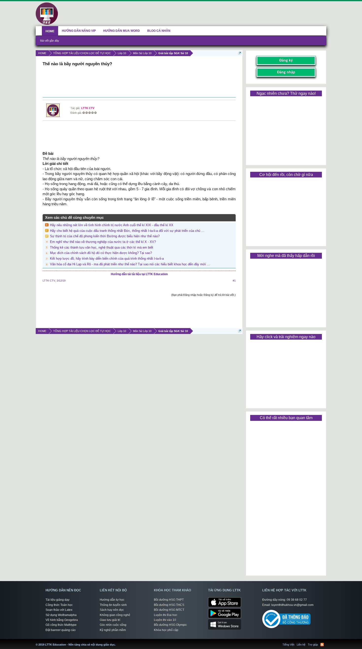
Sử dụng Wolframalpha (61, 615)
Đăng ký (286, 61)
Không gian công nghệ (115, 615)
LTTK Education (116, 641)
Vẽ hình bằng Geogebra (62, 620)
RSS (322, 644)
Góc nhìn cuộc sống (113, 625)
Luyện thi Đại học (165, 615)
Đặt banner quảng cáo (61, 630)
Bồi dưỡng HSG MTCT (169, 610)
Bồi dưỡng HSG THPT (169, 600)
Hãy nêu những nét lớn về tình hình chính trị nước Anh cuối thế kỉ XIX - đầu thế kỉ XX (111, 225)
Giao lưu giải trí (110, 620)
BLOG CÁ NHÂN (158, 30)
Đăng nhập (286, 72)
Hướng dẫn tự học (112, 600)
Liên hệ (301, 644)
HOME (50, 31)
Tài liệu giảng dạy (57, 600)
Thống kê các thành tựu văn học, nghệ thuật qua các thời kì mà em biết (101, 247)
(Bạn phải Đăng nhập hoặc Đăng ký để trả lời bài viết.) (203, 294)
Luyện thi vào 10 (165, 620)
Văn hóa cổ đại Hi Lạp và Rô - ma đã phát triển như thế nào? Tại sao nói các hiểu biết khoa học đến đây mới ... (130, 264)
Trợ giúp (313, 644)
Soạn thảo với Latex (59, 610)
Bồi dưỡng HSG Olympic (170, 625)
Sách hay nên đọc (112, 610)
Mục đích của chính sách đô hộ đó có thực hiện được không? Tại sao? (101, 253)
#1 (234, 280)
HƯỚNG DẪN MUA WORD (121, 30)
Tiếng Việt (288, 644)
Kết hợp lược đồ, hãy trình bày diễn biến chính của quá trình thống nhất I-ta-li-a (107, 258)
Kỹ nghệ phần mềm (113, 630)
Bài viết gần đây (49, 40)
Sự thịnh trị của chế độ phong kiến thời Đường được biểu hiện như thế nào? (105, 236)
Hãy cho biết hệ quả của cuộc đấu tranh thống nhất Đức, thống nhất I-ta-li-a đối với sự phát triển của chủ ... (127, 231)
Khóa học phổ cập (166, 630)
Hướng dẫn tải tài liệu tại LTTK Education (139, 274)
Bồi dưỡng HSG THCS (169, 605)
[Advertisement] (139, 82)
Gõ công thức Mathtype (61, 625)
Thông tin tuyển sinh (113, 605)
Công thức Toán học (59, 605)
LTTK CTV (87, 108)
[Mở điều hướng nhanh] (239, 53)
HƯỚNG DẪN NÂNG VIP (79, 30)
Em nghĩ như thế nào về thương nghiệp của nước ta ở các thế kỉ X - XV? (103, 242)
